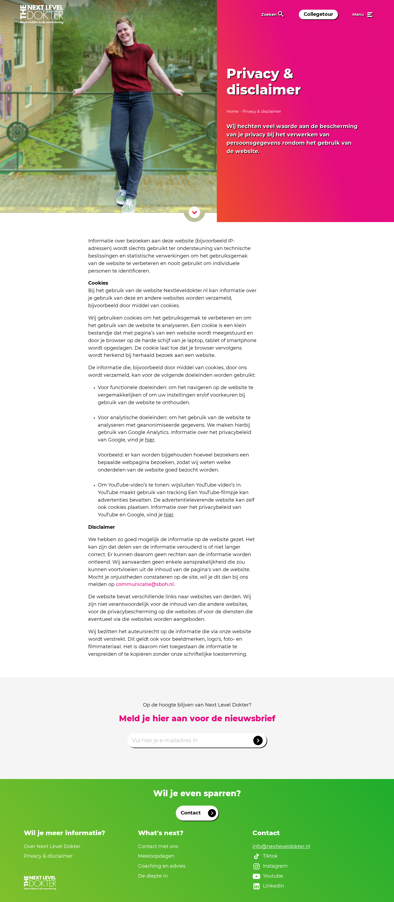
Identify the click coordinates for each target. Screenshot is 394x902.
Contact (191, 813)
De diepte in (153, 876)
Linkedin (273, 886)
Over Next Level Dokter (52, 846)
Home (233, 111)
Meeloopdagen (156, 856)
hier (149, 440)
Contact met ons (158, 846)
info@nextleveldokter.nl (281, 846)
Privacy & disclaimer (48, 856)
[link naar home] (41, 14)
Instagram (275, 866)
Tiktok (270, 856)
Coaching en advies (161, 866)
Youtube (273, 876)
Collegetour (318, 14)
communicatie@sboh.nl (145, 584)
